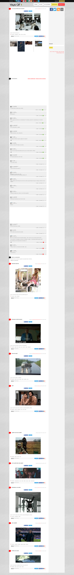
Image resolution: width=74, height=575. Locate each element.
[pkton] (11, 161)
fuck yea (24, 34)
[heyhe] (11, 185)
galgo (15, 456)
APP (63, 51)
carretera (25, 379)
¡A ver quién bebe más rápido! (17, 463)
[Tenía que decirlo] (35, 1)
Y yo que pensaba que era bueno (18, 8)
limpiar (20, 379)
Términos (53, 51)
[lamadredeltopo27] (11, 166)
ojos (23, 409)
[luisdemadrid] (11, 131)
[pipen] (11, 203)
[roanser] (11, 236)
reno (27, 379)
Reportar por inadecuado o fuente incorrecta (41, 37)
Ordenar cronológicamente (31, 78)
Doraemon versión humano (17, 319)
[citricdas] (11, 118)
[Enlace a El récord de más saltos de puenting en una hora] (38, 43)
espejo (16, 409)
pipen (14, 202)
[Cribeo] (27, 1)
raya (21, 409)
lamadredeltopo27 (16, 166)
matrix (19, 516)
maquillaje (19, 409)
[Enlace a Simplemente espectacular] (21, 46)
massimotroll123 (16, 125)
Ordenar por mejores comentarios (41, 78)
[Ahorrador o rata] (37, 1)
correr (18, 379)
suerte (20, 566)
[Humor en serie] (29, 1)
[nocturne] (11, 172)
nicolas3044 (15, 106)
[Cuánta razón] (16, 1)
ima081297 (39, 8)
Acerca (51, 51)
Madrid (24, 544)
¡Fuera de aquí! (14, 353)
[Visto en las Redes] (20, 1)
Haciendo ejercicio (15, 263)
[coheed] (11, 245)
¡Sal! (12, 385)
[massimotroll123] (11, 125)
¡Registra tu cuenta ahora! (14, 260)
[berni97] (11, 230)
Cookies (60, 51)
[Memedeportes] (18, 1)
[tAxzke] (11, 179)
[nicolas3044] (11, 106)
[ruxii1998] (11, 251)
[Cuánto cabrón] (24, 1)
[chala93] (11, 143)
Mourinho (16, 544)
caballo (22, 544)
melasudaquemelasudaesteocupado (36, 319)
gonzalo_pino (39, 487)
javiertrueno (39, 263)
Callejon (19, 544)
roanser (15, 235)
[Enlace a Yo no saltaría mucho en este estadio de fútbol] (28, 43)
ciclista (22, 566)
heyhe (15, 185)
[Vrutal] (25, 1)
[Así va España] (22, 1)
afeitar (25, 409)
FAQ (61, 51)
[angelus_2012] (11, 224)
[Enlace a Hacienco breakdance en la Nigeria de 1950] (13, 44)
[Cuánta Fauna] (31, 1)
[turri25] (11, 137)
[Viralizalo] (38, 1)
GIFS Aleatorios (47, 4)
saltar (22, 34)
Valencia (27, 544)
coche (22, 379)
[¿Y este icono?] (11, 172)
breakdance (16, 34)
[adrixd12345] (11, 197)
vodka (18, 456)
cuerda (19, 34)
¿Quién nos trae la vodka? (17, 432)
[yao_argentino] (11, 155)
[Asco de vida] (14, 1)
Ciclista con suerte (15, 550)
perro (20, 456)
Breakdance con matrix (16, 487)
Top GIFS (40, 4)
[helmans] (11, 112)
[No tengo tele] (33, 1)
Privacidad (56, 51)
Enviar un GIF (54, 4)
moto (15, 566)
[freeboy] (11, 149)
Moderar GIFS (61, 4)
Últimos (35, 4)
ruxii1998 (15, 250)
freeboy (15, 148)
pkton (14, 160)
